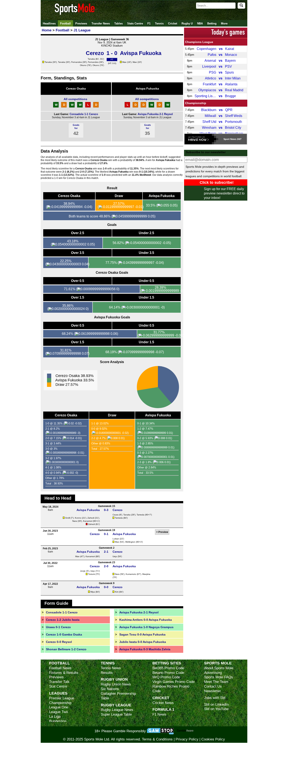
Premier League (61, 698)
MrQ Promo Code (166, 677)
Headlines (49, 23)
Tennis (159, 23)
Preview (163, 532)
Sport (226, 139)
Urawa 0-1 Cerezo (58, 627)
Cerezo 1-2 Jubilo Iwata (62, 619)
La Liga (55, 717)
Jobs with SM (214, 698)
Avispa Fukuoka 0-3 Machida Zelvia (144, 649)
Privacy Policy (187, 739)
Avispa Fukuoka (147, 88)
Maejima (146, 574)
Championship (195, 103)
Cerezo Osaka (76, 88)
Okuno (83, 65)
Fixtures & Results (63, 673)
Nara (74, 521)
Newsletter (212, 691)
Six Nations (110, 689)
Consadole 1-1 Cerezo (84, 114)
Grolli (67, 518)
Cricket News (163, 703)
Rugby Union (114, 679)
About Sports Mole (218, 668)
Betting (212, 23)
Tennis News (111, 668)
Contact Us (213, 686)
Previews (81, 23)
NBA (200, 23)
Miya (92, 592)
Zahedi (90, 518)
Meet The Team (216, 682)
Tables (118, 23)
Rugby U (187, 23)
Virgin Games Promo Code (173, 682)
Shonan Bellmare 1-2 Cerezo (66, 649)
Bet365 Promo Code (168, 668)
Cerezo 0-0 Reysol (59, 642)
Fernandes (76, 62)
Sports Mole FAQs (218, 677)
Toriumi (91, 574)
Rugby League (116, 705)
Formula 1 (163, 709)
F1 (149, 23)
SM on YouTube (216, 709)
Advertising (213, 673)
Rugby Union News (116, 684)
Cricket (172, 23)
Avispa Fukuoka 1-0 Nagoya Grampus (146, 627)
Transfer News (101, 23)
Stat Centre (58, 686)
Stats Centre (135, 23)
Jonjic (83, 571)
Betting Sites (166, 663)
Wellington (130, 542)
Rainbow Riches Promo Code (170, 688)
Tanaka (91, 59)
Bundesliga (57, 721)
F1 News (159, 714)
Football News (60, 668)
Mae (124, 62)
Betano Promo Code (168, 673)
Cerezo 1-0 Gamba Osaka (64, 634)
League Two (58, 712)
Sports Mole (218, 663)
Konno (78, 518)
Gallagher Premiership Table (118, 696)
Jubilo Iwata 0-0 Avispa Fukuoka (142, 642)
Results (107, 673)
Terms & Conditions (157, 739)
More (224, 23)
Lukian (116, 539)
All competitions (75, 99)
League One (58, 707)
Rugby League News (117, 710)
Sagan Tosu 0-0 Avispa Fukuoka (142, 634)
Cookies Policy (213, 739)
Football (65, 23)
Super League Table (116, 714)
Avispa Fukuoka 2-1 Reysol (155, 114)
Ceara (115, 515)
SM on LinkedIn (216, 705)
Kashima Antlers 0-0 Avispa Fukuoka (145, 619)
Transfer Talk (59, 682)
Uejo (115, 556)
